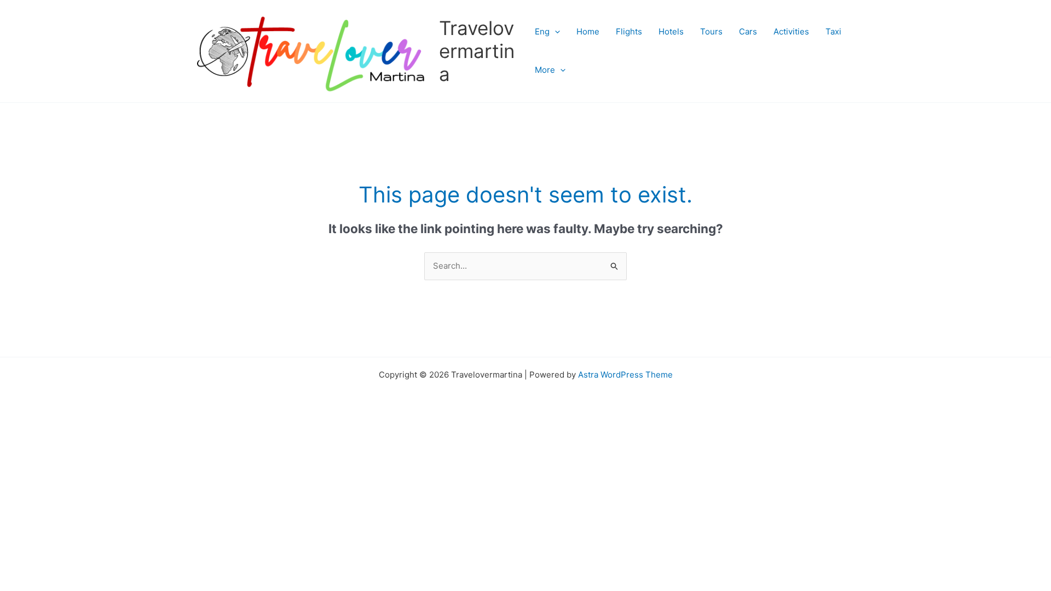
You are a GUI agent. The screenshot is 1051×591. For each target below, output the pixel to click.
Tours (711, 31)
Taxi (833, 31)
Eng (542, 31)
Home (587, 31)
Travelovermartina (477, 50)
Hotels (671, 31)
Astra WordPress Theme (625, 374)
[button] (555, 32)
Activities (791, 31)
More (545, 70)
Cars (748, 31)
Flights (629, 31)
